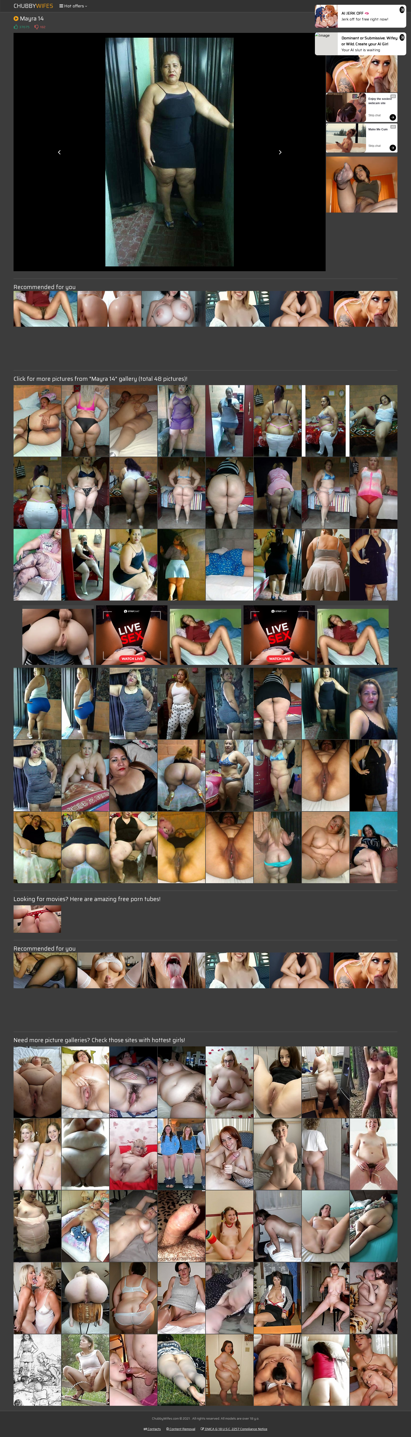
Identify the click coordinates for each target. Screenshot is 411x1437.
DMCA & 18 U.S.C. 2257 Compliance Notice (235, 1429)
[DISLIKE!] (36, 27)
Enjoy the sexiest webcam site (380, 101)
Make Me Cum (378, 129)
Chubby (33, 5)
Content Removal (182, 1429)
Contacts (154, 1429)
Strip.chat (374, 115)
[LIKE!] (16, 27)
